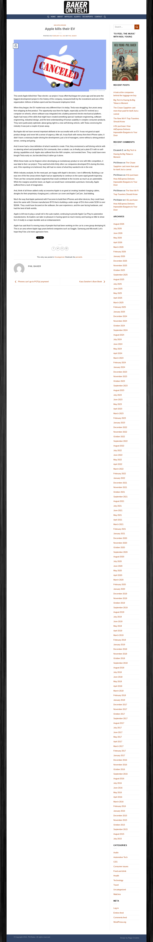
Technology (118, 880)
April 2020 (117, 575)
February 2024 (119, 363)
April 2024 (117, 353)
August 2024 (118, 335)
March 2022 (118, 469)
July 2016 (117, 783)
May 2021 (117, 515)
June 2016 (117, 788)
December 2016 (120, 760)
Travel (116, 885)
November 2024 (120, 321)
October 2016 (119, 769)
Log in (116, 908)
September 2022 (120, 441)
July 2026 (117, 229)
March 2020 (118, 580)
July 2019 (117, 617)
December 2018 (120, 649)
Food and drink (119, 871)
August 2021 (118, 501)
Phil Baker (72, 36)
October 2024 (119, 326)
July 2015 (117, 839)
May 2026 (117, 238)
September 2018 (120, 663)
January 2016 (119, 811)
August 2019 (118, 612)
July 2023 (117, 395)
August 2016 (118, 779)
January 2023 (119, 423)
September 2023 (120, 386)
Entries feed (118, 913)
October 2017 (119, 714)
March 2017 (118, 746)
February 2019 (119, 640)
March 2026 (118, 247)
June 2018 (117, 677)
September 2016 (120, 774)
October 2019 (119, 603)
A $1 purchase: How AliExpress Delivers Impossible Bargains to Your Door (125, 130)
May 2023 (117, 404)
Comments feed (120, 917)
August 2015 (118, 834)
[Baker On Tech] (76, 7)
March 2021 (118, 524)
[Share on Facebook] (53, 249)
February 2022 (119, 474)
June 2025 (117, 289)
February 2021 (119, 529)
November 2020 (120, 543)
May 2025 (117, 293)
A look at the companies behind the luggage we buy (124, 94)
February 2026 (119, 252)
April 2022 (117, 464)
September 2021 (120, 497)
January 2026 (119, 256)
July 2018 (117, 672)
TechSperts (87, 17)
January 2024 (119, 367)
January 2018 (119, 700)
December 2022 (120, 427)
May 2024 (117, 349)
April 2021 (117, 520)
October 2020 (119, 547)
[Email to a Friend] (62, 249)
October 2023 (119, 381)
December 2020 (120, 538)
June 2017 (117, 732)
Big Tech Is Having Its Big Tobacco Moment (124, 101)
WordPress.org (119, 922)
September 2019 (120, 608)
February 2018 (119, 695)
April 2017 (117, 742)
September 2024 (120, 330)
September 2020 (120, 552)
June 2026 (117, 233)
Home (53, 17)
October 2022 (119, 437)
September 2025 (120, 275)
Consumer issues (120, 866)
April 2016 (117, 797)
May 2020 (117, 571)
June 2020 (117, 566)
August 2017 (118, 723)
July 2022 (117, 450)
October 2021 (119, 492)
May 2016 (117, 792)
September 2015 (120, 829)
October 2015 (119, 825)
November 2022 (120, 432)
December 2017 (120, 705)
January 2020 (119, 589)
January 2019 (119, 645)
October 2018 (119, 658)
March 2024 (118, 358)
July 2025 (117, 284)
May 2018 (117, 681)
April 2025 (117, 298)
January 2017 (119, 755)
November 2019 (120, 598)
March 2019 (118, 635)
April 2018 (117, 686)
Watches (117, 894)
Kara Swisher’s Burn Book (90, 282)
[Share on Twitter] (58, 249)
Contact (98, 17)
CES (115, 862)
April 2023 (117, 409)
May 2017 (117, 737)
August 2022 (118, 446)
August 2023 (118, 390)
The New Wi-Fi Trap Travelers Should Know (126, 120)
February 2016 (119, 806)
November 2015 (120, 820)
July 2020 (117, 561)
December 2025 (120, 261)
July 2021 (117, 506)
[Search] (48, 16)
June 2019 (117, 621)
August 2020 (118, 557)
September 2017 (120, 718)
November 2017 (120, 709)
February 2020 (119, 584)
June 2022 (117, 455)
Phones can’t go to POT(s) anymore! (33, 282)
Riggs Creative (133, 938)
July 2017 (117, 728)
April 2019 (117, 631)
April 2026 (117, 242)
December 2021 (120, 483)
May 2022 (117, 460)
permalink (79, 257)
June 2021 (117, 510)
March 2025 (118, 303)
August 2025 (118, 279)
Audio (115, 853)
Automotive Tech (120, 857)
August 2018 (118, 668)
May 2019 (117, 626)
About (60, 17)
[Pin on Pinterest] (66, 249)
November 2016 (120, 765)
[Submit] (136, 27)
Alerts (77, 17)
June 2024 (117, 344)
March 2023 (118, 413)
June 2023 (117, 400)
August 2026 (118, 224)
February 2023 (119, 418)
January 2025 (119, 312)
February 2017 (119, 751)
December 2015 (120, 816)
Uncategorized (60, 25)
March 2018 (118, 691)
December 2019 (120, 594)
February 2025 (119, 307)
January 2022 (119, 478)
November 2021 (120, 487)
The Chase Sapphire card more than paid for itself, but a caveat (125, 111)
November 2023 (120, 376)
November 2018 (120, 654)
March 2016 (118, 802)
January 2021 (119, 534)
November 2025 (120, 266)
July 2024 (117, 339)
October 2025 (119, 270)
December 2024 (120, 316)
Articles (68, 17)
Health (116, 876)
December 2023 (120, 372)
